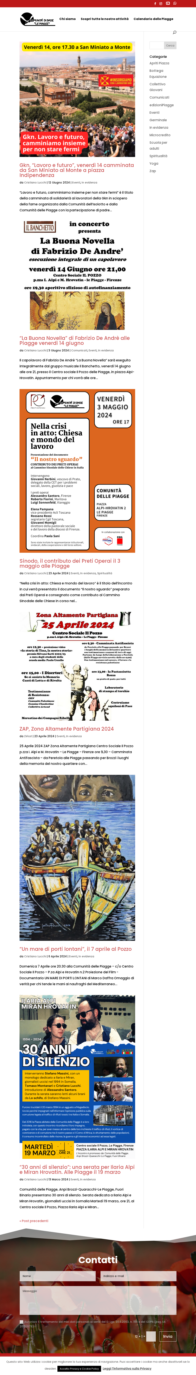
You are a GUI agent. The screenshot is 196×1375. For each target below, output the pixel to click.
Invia (167, 1336)
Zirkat (28, 736)
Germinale (158, 120)
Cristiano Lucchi (35, 182)
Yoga (153, 163)
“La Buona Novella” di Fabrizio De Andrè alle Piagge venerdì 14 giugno (75, 341)
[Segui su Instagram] (30, 1366)
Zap (152, 171)
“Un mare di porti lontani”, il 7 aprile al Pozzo (76, 949)
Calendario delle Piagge (153, 19)
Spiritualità (104, 573)
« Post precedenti (34, 1221)
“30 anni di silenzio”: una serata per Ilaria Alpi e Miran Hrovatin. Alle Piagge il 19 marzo (77, 1170)
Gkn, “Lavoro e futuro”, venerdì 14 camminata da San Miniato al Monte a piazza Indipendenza (77, 170)
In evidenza (89, 182)
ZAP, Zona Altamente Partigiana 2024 (67, 728)
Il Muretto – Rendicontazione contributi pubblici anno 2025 (98, 1365)
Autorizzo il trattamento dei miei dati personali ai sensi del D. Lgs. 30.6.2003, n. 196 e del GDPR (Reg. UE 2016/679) (93, 1324)
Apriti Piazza (159, 63)
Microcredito (160, 135)
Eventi (76, 182)
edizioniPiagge (161, 105)
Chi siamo (67, 19)
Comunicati (79, 350)
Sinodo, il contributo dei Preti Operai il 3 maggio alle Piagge (70, 563)
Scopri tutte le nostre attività (105, 19)
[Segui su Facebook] (23, 1366)
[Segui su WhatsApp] (38, 1366)
